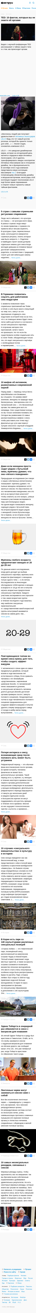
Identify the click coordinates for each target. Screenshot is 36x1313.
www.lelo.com (5, 95)
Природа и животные (11, 1156)
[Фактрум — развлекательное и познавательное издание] (7, 3)
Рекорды (6, 1229)
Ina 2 (14, 173)
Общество (6, 287)
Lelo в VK (15, 95)
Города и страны (9, 1019)
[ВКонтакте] (31, 198)
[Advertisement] (18, 1249)
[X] (25, 198)
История (6, 932)
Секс (2, 14)
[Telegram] (28, 198)
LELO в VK (4, 191)
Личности (6, 1083)
